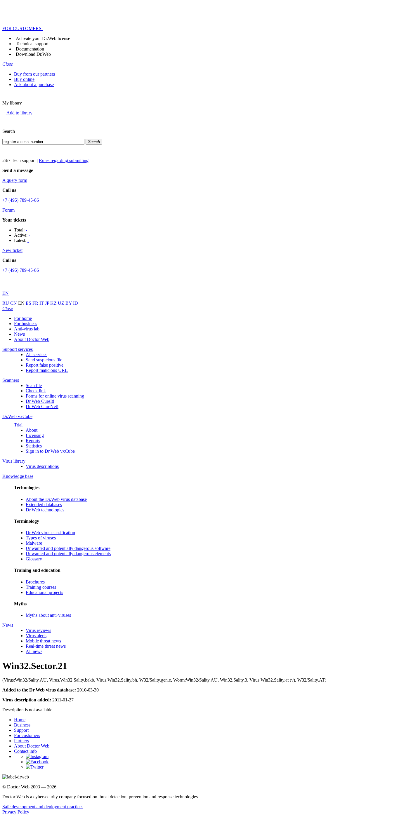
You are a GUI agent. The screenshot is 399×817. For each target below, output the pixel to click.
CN (14, 303)
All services (36, 354)
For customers (27, 735)
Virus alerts (36, 635)
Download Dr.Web (33, 54)
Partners (21, 740)
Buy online (24, 79)
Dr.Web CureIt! (40, 401)
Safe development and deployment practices (42, 806)
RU (6, 303)
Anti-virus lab (26, 328)
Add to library (19, 112)
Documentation (30, 48)
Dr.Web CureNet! (42, 406)
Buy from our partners (34, 74)
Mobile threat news (43, 640)
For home (23, 318)
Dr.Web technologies (45, 509)
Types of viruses (41, 537)
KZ (54, 303)
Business (22, 724)
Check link (36, 390)
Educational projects (44, 592)
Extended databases (44, 504)
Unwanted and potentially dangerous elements (68, 553)
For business (25, 323)
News (19, 334)
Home (19, 719)
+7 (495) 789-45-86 (20, 200)
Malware (34, 543)
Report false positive (44, 365)
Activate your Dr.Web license (43, 38)
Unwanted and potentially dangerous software (68, 548)
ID (75, 303)
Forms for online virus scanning (55, 395)
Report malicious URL (47, 370)
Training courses (41, 587)
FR (35, 303)
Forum (8, 210)
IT (42, 303)
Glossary (34, 558)
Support (21, 730)
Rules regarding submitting (64, 160)
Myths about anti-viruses (48, 615)
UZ (61, 303)
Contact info (25, 751)
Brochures (35, 581)
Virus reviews (38, 630)
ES (29, 303)
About (31, 430)
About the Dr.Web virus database (56, 499)
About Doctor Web (31, 339)
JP (47, 303)
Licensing (35, 435)
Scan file (34, 385)
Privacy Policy (15, 811)
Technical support (32, 43)
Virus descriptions (42, 466)
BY (69, 303)
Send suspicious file (44, 359)
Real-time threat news (46, 646)
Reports (33, 440)
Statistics (34, 445)
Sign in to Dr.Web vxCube (50, 451)
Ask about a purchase (34, 84)
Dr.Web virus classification (50, 532)
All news (34, 651)
